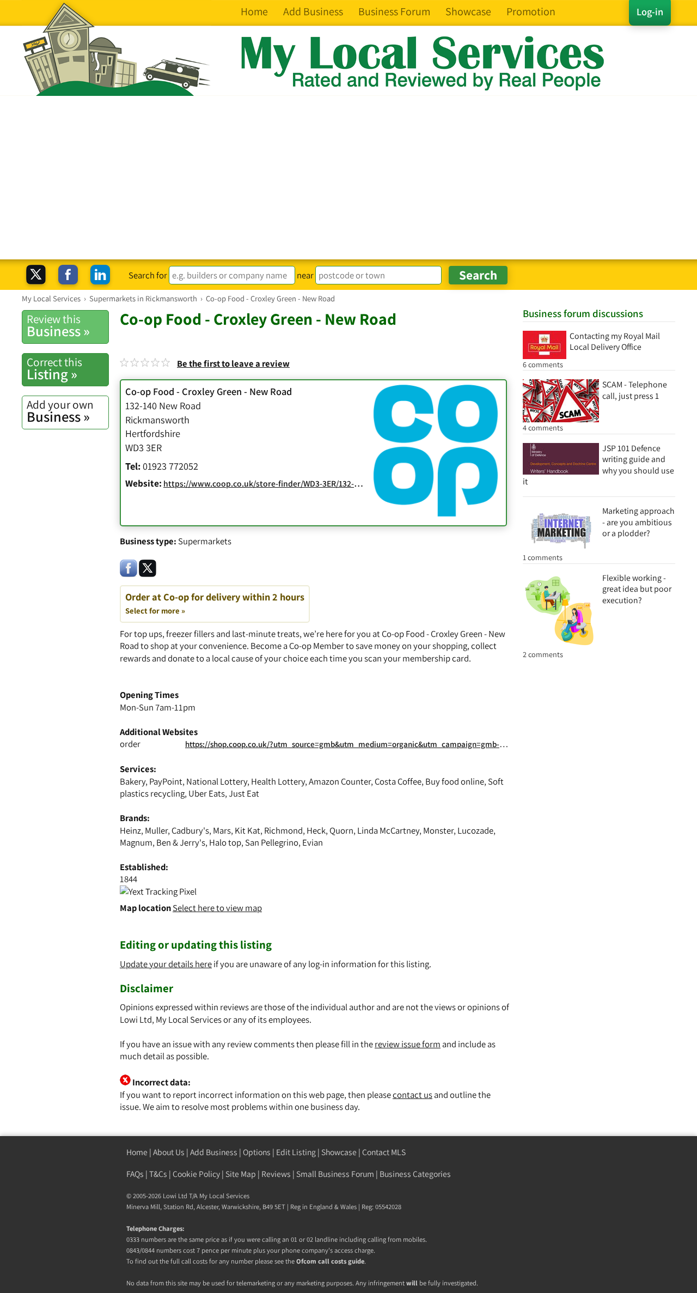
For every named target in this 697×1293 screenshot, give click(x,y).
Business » (58, 326)
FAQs (135, 1174)
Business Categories (415, 1174)
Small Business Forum (335, 1174)
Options (257, 1152)
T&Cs (158, 1174)
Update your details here (166, 964)
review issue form (408, 1044)
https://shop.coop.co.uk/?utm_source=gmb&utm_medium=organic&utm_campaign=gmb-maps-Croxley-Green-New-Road (397, 744)
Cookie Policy (196, 1174)
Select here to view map (217, 908)
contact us (412, 1095)
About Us (169, 1152)
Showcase (339, 1152)
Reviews (276, 1174)
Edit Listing (296, 1152)
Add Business (213, 1152)
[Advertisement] (348, 177)
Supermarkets (204, 541)
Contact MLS (384, 1152)
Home (137, 1152)
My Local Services (224, 1195)
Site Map (240, 1174)
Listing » (54, 369)
